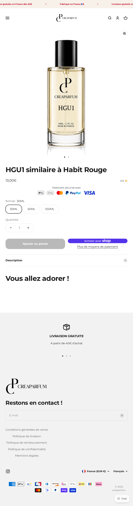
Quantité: (12, 219)
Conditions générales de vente (27, 429)
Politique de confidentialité (27, 449)
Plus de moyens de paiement (97, 246)
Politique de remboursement (26, 442)
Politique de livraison (26, 436)
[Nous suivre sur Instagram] (8, 471)
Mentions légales (27, 455)
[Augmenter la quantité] (28, 228)
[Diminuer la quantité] (11, 228)
